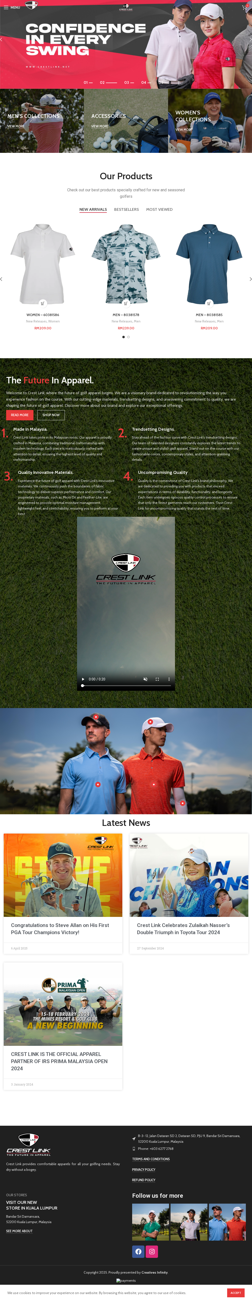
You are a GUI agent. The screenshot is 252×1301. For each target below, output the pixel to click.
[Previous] (5, 39)
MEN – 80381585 (209, 315)
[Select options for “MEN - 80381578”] (126, 303)
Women (54, 321)
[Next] (247, 39)
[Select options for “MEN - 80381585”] (209, 303)
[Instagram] (152, 1252)
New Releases (36, 321)
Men (137, 321)
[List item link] (189, 1148)
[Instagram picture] (150, 1222)
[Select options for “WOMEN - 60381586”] (43, 303)
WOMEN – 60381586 (43, 315)
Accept (236, 1293)
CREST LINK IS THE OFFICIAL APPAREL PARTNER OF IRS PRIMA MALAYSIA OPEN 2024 (59, 1061)
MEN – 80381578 (126, 315)
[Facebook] (138, 1252)
